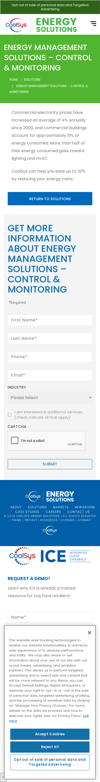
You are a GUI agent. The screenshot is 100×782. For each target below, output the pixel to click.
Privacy (31, 520)
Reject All (50, 746)
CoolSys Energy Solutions (38, 516)
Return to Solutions (50, 198)
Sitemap (84, 520)
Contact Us (78, 512)
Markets (61, 507)
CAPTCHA (17, 426)
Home (13, 79)
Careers (53, 512)
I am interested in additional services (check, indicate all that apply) (48, 415)
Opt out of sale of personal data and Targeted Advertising (50, 7)
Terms (17, 520)
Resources (49, 520)
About (16, 507)
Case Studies (27, 512)
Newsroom (85, 507)
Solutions (32, 79)
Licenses (68, 520)
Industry (17, 387)
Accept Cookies (50, 734)
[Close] (89, 632)
